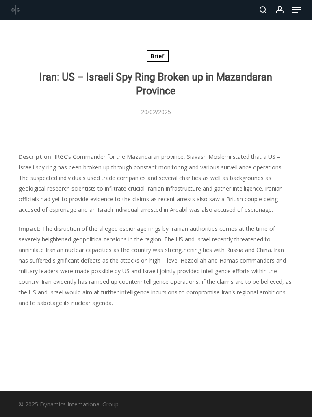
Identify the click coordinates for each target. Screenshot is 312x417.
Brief (158, 56)
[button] (296, 10)
